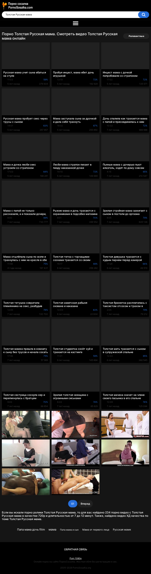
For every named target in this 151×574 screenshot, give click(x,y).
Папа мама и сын (69, 529)
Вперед (85, 503)
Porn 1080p (76, 558)
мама (52, 529)
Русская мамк (122, 529)
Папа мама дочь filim (31, 529)
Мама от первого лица (95, 529)
